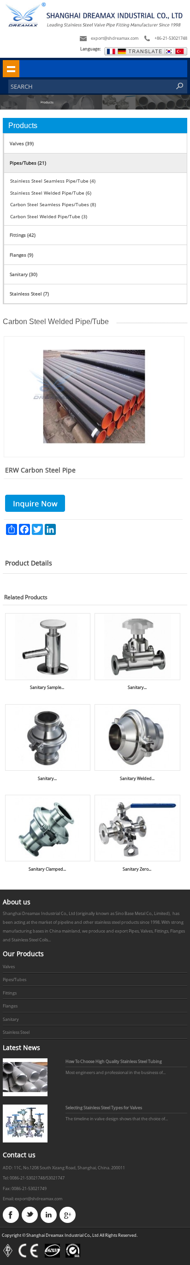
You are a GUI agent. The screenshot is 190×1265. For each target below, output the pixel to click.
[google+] (67, 1215)
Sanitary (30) (23, 274)
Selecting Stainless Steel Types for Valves (103, 1108)
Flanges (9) (21, 255)
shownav (11, 68)
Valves (9, 967)
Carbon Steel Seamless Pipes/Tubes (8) (53, 204)
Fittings (10, 993)
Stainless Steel (16, 1032)
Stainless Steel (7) (29, 293)
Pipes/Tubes (14, 979)
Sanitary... (137, 687)
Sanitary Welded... (137, 778)
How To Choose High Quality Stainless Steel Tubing (113, 1061)
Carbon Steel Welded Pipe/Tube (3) (48, 216)
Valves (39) (22, 143)
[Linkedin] (49, 1215)
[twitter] (30, 1215)
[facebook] (11, 1215)
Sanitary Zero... (137, 869)
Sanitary (11, 1019)
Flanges (10, 1006)
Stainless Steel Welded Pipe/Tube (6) (50, 193)
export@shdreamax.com (114, 38)
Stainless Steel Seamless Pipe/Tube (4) (52, 181)
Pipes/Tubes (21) (28, 163)
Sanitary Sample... (47, 687)
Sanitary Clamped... (47, 869)
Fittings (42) (23, 235)
